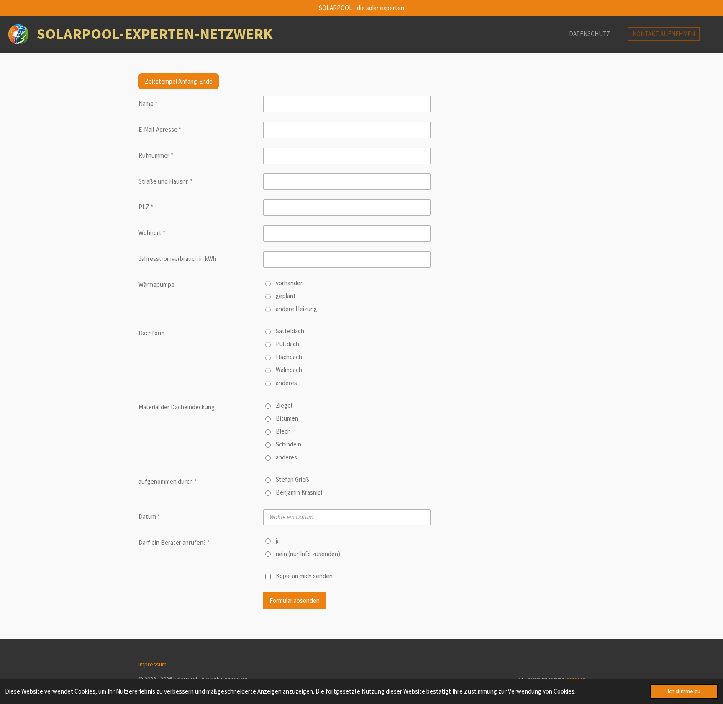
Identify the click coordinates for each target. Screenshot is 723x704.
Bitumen (287, 418)
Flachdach (289, 357)
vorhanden (290, 283)
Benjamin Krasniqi (299, 492)
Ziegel (284, 405)
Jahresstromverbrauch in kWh (177, 259)
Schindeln (288, 444)
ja (278, 541)
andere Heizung (296, 309)
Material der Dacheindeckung (176, 407)
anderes (286, 383)
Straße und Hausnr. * (165, 181)
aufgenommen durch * (167, 481)
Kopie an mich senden (304, 576)
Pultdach (287, 344)
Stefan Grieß (292, 479)
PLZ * (145, 207)
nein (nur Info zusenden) (308, 554)
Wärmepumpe (156, 284)
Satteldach (290, 331)
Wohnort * (151, 233)
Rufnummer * (155, 155)
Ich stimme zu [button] (684, 691)
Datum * (149, 516)
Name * (147, 103)
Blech (283, 431)
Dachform (151, 333)
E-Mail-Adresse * (159, 129)
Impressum (152, 664)
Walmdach (289, 370)
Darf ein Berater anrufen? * (174, 542)
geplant (286, 296)
